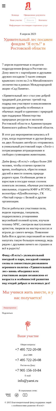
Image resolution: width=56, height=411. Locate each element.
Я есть (28, 6)
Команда (15, 15)
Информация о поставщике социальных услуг (28, 25)
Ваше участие (16, 20)
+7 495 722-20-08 (28, 349)
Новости (30, 20)
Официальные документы (34, 15)
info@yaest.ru (28, 381)
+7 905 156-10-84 (28, 370)
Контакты (43, 20)
